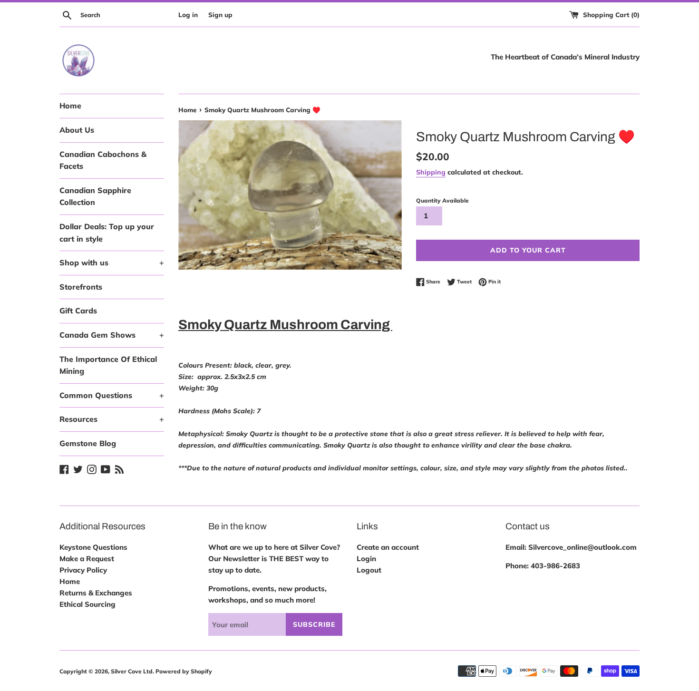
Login (366, 558)
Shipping (431, 172)
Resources (111, 419)
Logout (369, 569)
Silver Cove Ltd (132, 671)
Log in (188, 14)
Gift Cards (78, 310)
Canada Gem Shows (111, 335)
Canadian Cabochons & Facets (102, 160)
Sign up (220, 14)
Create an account (388, 547)
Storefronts (80, 287)
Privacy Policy (83, 569)
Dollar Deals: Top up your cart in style (106, 232)
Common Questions (111, 395)
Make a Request (86, 558)
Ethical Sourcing (87, 604)
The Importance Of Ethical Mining (108, 365)
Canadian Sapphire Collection (95, 196)
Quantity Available (442, 200)
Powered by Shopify (183, 671)
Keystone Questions (93, 547)
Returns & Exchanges (95, 592)
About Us (76, 130)
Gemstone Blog (87, 443)
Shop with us (111, 262)
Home (70, 105)
